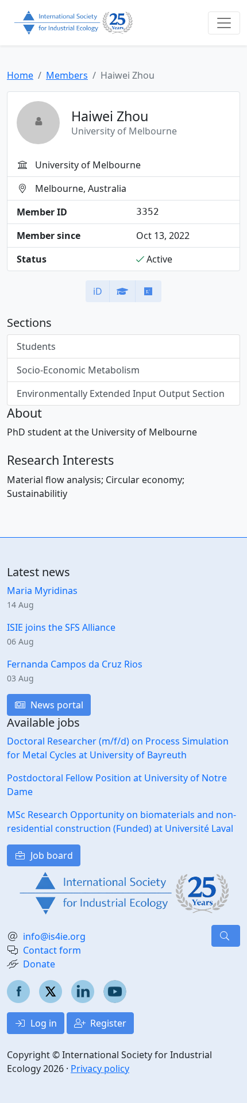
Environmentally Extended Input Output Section (121, 393)
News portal (55, 705)
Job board (50, 855)
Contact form (52, 950)
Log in (42, 1023)
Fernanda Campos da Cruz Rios (74, 664)
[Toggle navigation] (224, 22)
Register (107, 1023)
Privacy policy (100, 1068)
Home (20, 75)
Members (67, 75)
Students (36, 346)
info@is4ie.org (54, 936)
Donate (39, 964)
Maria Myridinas (42, 590)
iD (97, 291)
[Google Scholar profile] (122, 291)
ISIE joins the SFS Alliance (61, 627)
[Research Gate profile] (148, 291)
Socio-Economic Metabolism (78, 370)
